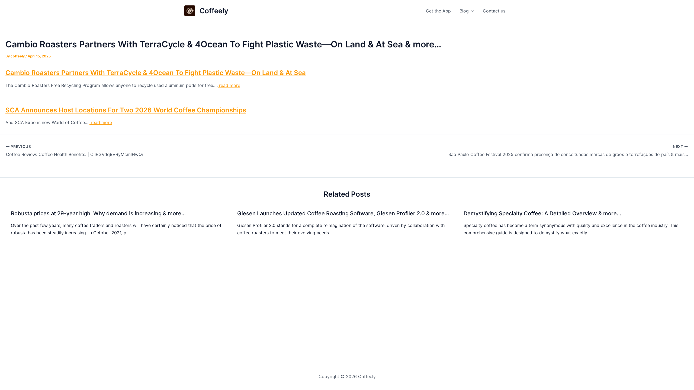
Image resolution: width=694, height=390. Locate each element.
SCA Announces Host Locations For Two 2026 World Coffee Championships (125, 110)
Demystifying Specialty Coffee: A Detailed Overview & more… (542, 213)
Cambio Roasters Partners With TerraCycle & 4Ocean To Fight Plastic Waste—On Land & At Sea (155, 73)
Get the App (438, 11)
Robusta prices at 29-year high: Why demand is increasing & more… (98, 213)
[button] (471, 11)
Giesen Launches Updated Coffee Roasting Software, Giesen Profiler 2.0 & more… (343, 213)
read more (229, 85)
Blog (464, 11)
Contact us (494, 11)
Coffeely (214, 10)
